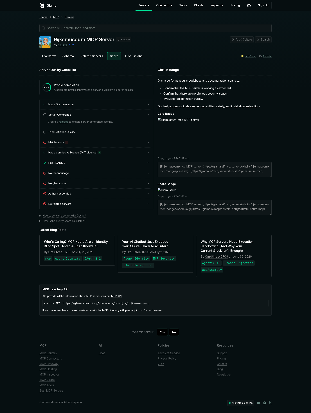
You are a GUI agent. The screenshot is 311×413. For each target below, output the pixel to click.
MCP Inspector (49, 374)
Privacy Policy (167, 358)
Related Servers (92, 56)
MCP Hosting (48, 369)
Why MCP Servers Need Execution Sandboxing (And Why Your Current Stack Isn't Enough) (227, 246)
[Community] (249, 5)
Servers (143, 5)
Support (222, 353)
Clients (198, 5)
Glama (43, 17)
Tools (183, 5)
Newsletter (224, 374)
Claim (72, 44)
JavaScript (250, 56)
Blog (220, 369)
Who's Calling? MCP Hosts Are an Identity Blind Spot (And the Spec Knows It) (76, 244)
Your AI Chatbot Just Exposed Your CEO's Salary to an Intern (145, 244)
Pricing (235, 5)
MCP (56, 17)
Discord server (153, 310)
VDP (161, 364)
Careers (222, 364)
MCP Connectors (50, 358)
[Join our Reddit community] (264, 402)
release (63, 121)
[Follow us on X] (270, 402)
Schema (68, 56)
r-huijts (62, 45)
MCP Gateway (48, 364)
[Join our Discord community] (258, 402)
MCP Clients (47, 379)
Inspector (217, 5)
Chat (102, 353)
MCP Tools (46, 385)
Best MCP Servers (51, 390)
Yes (162, 332)
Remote (267, 56)
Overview (49, 56)
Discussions (134, 56)
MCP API (116, 296)
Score (114, 56)
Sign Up (263, 5)
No (174, 332)
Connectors (164, 5)
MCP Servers (48, 353)
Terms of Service (169, 353)
